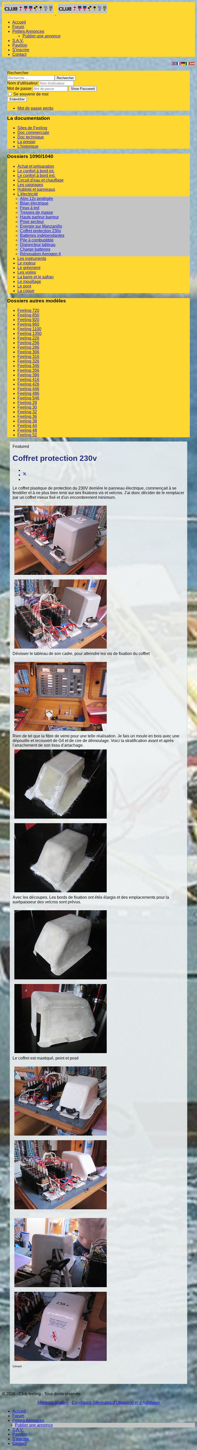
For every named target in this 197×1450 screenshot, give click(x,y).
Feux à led (29, 208)
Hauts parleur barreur (39, 217)
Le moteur (26, 263)
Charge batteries (35, 249)
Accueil (19, 22)
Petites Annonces (28, 31)
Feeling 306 (28, 352)
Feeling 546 (28, 398)
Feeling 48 (27, 430)
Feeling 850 (28, 315)
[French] (178, 63)
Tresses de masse (36, 212)
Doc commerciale (33, 132)
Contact (19, 54)
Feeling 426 (28, 384)
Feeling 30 (27, 407)
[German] (183, 63)
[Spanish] (192, 63)
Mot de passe (19, 88)
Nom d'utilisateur (22, 83)
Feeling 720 (28, 310)
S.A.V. (18, 40)
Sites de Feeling (32, 128)
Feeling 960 (28, 324)
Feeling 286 (28, 347)
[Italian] (188, 63)
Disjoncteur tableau (37, 244)
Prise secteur (32, 221)
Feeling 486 (28, 393)
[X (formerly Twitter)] (24, 475)
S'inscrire (20, 50)
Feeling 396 (28, 375)
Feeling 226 (28, 338)
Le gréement (28, 268)
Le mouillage (29, 281)
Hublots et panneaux (36, 189)
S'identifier (17, 99)
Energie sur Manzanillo (41, 226)
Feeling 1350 (29, 333)
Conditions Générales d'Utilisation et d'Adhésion (116, 1402)
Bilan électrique (34, 203)
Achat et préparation (35, 166)
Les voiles (26, 272)
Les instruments (31, 258)
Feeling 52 (27, 435)
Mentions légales (52, 1402)
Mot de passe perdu (35, 108)
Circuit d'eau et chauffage (40, 180)
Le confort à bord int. (35, 171)
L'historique (27, 146)
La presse (26, 142)
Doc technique (30, 137)
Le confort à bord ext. (36, 175)
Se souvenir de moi (30, 94)
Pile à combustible (37, 240)
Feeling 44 (27, 426)
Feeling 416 (28, 379)
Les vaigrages (30, 185)
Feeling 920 (28, 319)
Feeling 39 (27, 421)
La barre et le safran (35, 277)
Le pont (24, 286)
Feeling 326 (28, 361)
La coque (25, 291)
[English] (174, 63)
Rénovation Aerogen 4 (40, 254)
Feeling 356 (28, 370)
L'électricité (27, 194)
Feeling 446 (28, 389)
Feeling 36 (27, 416)
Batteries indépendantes (42, 235)
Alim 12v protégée (36, 198)
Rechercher (17, 73)
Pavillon (19, 45)
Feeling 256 (28, 343)
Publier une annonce (42, 36)
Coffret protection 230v (40, 231)
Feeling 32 (27, 412)
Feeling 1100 (29, 329)
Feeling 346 (28, 366)
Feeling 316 (28, 356)
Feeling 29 (27, 402)
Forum (18, 27)
